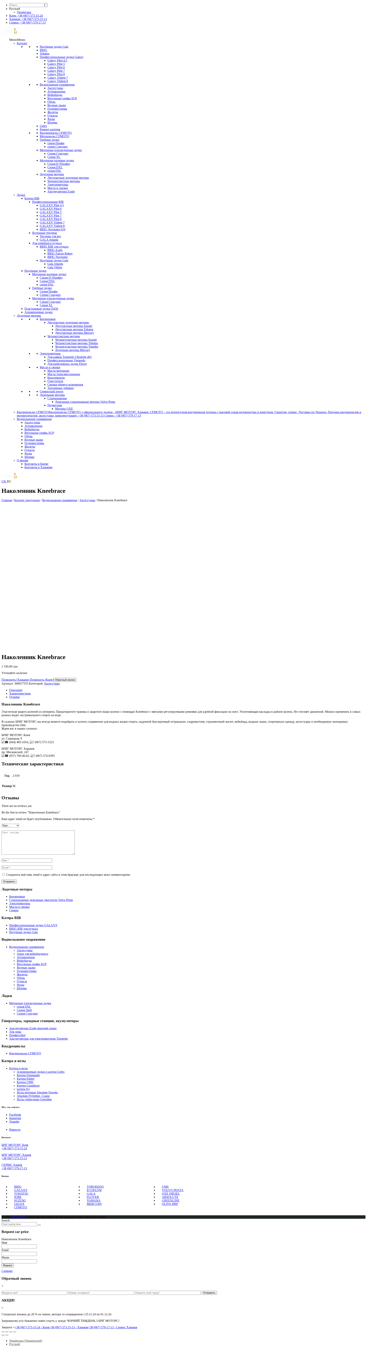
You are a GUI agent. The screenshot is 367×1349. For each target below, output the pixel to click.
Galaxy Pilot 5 (56, 64)
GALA (91, 1193)
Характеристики (20, 693)
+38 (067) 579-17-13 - (112, 1327)
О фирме (22, 460)
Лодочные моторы (52, 174)
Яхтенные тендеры (44, 232)
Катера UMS (25, 1082)
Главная (7, 500)
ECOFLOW (94, 1190)
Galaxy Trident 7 (57, 77)
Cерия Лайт (24, 1010)
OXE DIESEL (171, 1193)
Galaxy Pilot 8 (56, 74)
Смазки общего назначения (65, 384)
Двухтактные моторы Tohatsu (74, 329)
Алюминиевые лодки (38, 312)
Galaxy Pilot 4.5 (57, 60)
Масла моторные (58, 370)
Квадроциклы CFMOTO (56, 132)
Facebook (15, 1114)
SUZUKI (20, 1200)
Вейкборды (54, 95)
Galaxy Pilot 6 (56, 67)
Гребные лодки (49, 139)
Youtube (14, 1121)
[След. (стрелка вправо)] (6, 1335)
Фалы (51, 119)
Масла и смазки (57, 188)
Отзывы (14, 697)
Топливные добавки (60, 388)
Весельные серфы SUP (62, 98)
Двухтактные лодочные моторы (68, 177)
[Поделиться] (6, 1331)
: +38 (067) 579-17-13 (27, 22)
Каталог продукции (27, 500)
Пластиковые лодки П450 (41, 308)
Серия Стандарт (57, 153)
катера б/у (23, 1089)
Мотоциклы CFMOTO (54, 136)
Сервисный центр (51, 391)
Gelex (43, 126)
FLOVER (93, 1197)
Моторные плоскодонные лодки (61, 150)
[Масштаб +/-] (14, 1331)
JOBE (18, 1197)
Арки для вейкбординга (32, 953)
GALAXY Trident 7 (52, 222)
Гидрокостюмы (57, 108)
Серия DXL (55, 167)
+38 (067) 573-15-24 (14, 1148)
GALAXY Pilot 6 (51, 208)
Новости (14, 1129)
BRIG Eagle (55, 250)
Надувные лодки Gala (54, 46)
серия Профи (55, 143)
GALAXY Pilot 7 (51, 215)
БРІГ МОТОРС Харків (16, 1155)
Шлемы (52, 122)
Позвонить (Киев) (41, 679)
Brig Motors (18, 1217)
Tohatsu (44, 53)
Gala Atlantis (55, 263)
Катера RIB (31, 198)
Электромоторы (57, 184)
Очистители (55, 381)
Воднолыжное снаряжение (57, 84)
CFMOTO (20, 1207)
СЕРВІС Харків (12, 1164)
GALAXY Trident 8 (52, 226)
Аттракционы (56, 91)
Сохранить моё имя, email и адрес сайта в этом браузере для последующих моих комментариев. (68, 874)
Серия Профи (49, 291)
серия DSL (54, 170)
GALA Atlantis (49, 239)
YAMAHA (94, 1200)
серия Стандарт (57, 146)
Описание (15, 690)
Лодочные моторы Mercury (72, 350)
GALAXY (21, 1190)
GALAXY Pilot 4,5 (52, 205)
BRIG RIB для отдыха (54, 246)
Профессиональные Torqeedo (66, 360)
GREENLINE (170, 1200)
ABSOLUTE (170, 1197)
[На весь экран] (10, 1331)
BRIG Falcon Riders (59, 253)
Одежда (52, 115)
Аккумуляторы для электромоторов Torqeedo (38, 1038)
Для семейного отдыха (47, 243)
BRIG (43, 50)
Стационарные (57, 398)
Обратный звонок (65, 679)
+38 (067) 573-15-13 (14, 1158)
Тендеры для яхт (50, 236)
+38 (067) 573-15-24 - (32, 1327)
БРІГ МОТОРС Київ (15, 1145)
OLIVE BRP (170, 1204)
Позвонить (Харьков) (15, 679)
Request (7, 1265)
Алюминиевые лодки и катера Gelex (41, 1071)
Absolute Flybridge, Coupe (33, 1096)
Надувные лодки (35, 270)
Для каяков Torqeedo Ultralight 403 (69, 357)
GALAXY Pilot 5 (51, 212)
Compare (7, 1271)
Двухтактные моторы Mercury (74, 332)
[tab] (187, 690)
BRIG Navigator (57, 257)
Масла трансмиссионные (63, 374)
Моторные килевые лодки (57, 160)
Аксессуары (55, 88)
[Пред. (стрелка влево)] (3, 1335)
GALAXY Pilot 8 (51, 219)
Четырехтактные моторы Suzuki (76, 339)
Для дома (15, 1031)
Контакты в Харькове (38, 467)
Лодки (21, 195)
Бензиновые (48, 319)
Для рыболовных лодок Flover (67, 363)
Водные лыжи (56, 105)
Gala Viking (54, 267)
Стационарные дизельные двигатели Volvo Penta (41, 900)
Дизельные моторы (52, 394)
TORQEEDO (95, 1186)
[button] (17, 39)
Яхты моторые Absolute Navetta (37, 1092)
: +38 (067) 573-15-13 (28, 19)
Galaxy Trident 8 (57, 81)
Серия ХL (53, 157)
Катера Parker (25, 1078)
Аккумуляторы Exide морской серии (33, 1028)
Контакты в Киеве (36, 463)
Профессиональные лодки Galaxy (62, 57)
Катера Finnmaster (28, 1075)
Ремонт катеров (50, 129)
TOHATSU (21, 1193)
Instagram (15, 1118)
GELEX (19, 1204)
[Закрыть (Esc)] (3, 1331)
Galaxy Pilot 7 (56, 70)
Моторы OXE (64, 408)
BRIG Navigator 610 (52, 229)
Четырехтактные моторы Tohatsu (76, 343)
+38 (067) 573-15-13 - (68, 1327)
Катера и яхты (18, 1068)
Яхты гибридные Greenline (34, 1099)
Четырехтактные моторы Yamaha (76, 346)
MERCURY (94, 1204)
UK (4, 481)
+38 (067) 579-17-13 (14, 1168)
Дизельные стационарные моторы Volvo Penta (85, 401)
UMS (165, 1186)
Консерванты (56, 377)
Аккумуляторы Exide (61, 191)
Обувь (51, 101)
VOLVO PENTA (173, 1190)
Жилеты (52, 112)
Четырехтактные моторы (63, 181)
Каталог (22, 43)
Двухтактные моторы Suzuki (73, 326)
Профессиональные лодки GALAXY (33, 925)
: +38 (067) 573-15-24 (26, 15)
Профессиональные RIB (48, 201)
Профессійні (17, 1035)
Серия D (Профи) (58, 163)
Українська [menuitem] (24, 12)
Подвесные (54, 405)
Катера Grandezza (28, 1085)
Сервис (14, 910)
